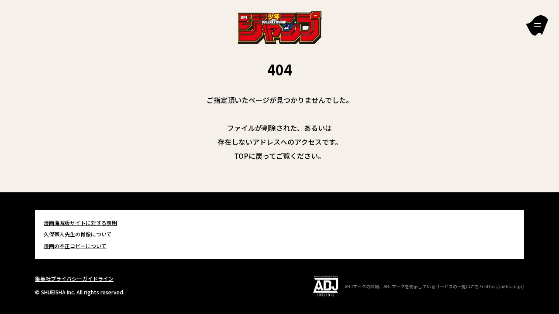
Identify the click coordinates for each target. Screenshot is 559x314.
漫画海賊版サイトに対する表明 (80, 222)
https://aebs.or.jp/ (504, 286)
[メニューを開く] (537, 25)
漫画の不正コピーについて (75, 245)
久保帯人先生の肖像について (78, 234)
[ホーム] (279, 26)
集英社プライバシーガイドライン (74, 278)
